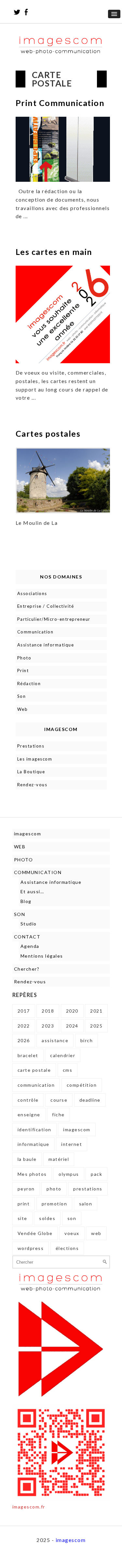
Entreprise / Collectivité (45, 606)
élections (67, 1248)
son (71, 1218)
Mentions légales (41, 956)
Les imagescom (34, 759)
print (24, 1203)
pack (96, 1174)
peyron (26, 1188)
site (22, 1218)
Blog (26, 901)
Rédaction (29, 683)
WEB (20, 846)
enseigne (29, 1114)
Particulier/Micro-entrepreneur (53, 619)
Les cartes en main (54, 252)
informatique (33, 1144)
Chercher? (27, 969)
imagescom (27, 833)
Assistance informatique (45, 644)
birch (86, 1040)
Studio (28, 923)
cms (68, 1070)
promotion (54, 1203)
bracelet (28, 1055)
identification (34, 1129)
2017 (24, 1011)
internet (71, 1144)
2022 (24, 1026)
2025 (96, 1026)
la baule (27, 1159)
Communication (35, 631)
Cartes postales (48, 433)
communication (36, 1085)
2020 (72, 1011)
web (96, 1233)
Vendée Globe (35, 1233)
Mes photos (32, 1174)
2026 (24, 1040)
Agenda (29, 946)
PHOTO (23, 859)
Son (21, 696)
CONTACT (27, 936)
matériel (58, 1159)
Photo (24, 657)
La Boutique (31, 771)
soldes (47, 1218)
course (58, 1100)
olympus (69, 1174)
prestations (87, 1188)
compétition (82, 1085)
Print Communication (60, 103)
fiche (58, 1114)
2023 (48, 1026)
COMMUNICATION (38, 872)
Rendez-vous (32, 784)
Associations (32, 593)
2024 (72, 1026)
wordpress (31, 1248)
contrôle (28, 1100)
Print (23, 670)
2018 (48, 1011)
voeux (71, 1233)
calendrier (62, 1055)
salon (85, 1203)
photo (54, 1188)
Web (22, 709)
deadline (90, 1100)
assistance (55, 1040)
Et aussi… (32, 891)
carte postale (34, 1070)
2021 (96, 1011)
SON (19, 914)
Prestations (31, 746)
